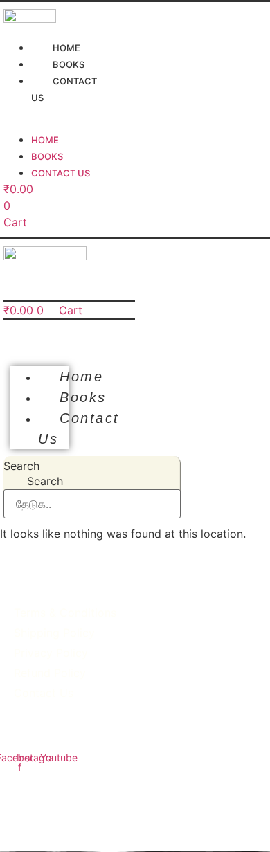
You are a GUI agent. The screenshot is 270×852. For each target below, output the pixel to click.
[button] (39, 342)
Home (45, 139)
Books (47, 156)
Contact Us (64, 89)
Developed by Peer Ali (135, 813)
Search (21, 465)
